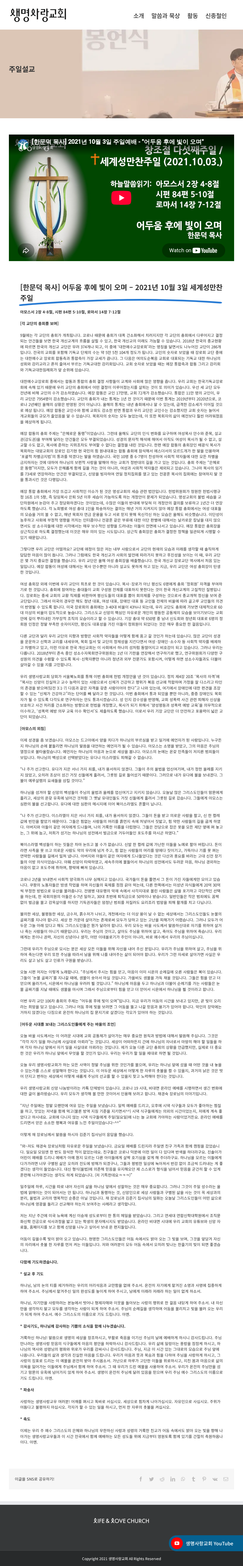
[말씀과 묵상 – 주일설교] (121, 74)
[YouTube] (177, 1543)
